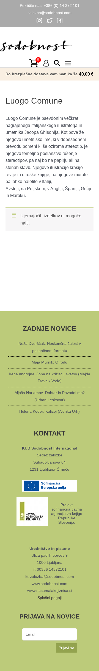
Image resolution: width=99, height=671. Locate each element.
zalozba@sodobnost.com (50, 12)
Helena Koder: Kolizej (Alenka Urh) (49, 411)
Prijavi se (66, 648)
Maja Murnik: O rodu (49, 362)
